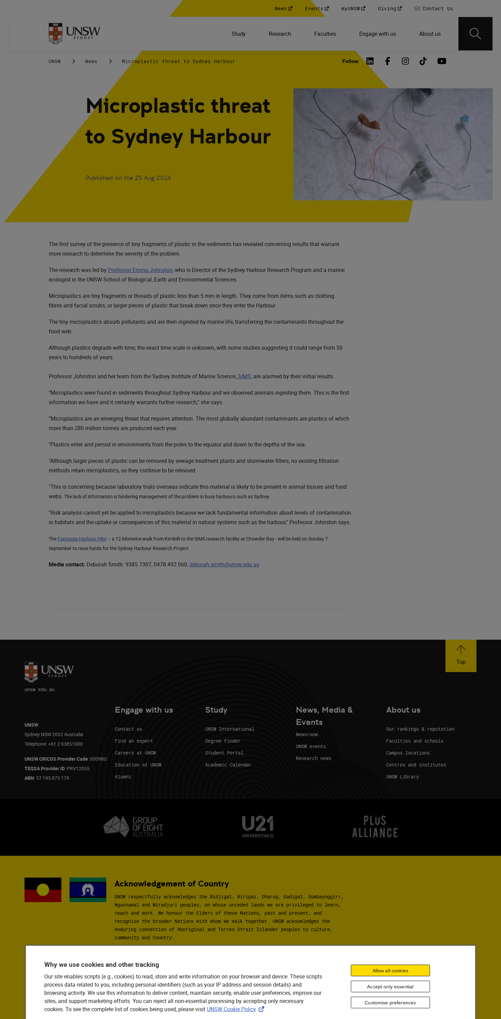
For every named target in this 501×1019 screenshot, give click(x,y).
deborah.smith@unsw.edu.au (224, 564)
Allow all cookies (390, 970)
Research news (313, 758)
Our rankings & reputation (420, 729)
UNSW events (311, 746)
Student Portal (224, 752)
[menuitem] (239, 34)
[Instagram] (405, 61)
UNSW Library (402, 776)
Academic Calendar (228, 764)
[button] (460, 656)
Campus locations (408, 752)
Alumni (123, 776)
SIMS (244, 376)
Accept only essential (390, 986)
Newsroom (307, 734)
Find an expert (134, 740)
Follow (350, 61)
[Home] (74, 34)
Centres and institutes (416, 764)
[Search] (475, 33)
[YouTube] (441, 61)
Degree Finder (223, 740)
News (91, 61)
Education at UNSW (138, 764)
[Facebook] (388, 61)
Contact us (128, 729)
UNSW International (229, 729)
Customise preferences (390, 1002)
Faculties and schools (414, 740)
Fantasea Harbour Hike (82, 538)
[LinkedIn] (370, 61)
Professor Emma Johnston (140, 270)
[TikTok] (423, 61)
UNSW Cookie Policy (237, 1009)
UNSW (54, 61)
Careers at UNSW (135, 752)
